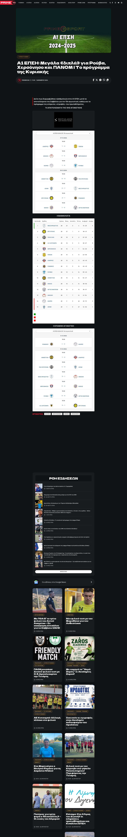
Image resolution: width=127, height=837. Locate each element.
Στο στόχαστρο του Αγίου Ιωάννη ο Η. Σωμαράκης (61, 487)
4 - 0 (63, 367)
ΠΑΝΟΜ (81, 147)
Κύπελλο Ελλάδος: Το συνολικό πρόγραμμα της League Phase (66, 521)
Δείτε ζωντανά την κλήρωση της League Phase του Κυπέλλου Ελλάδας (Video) (65, 546)
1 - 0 (63, 208)
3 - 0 (63, 386)
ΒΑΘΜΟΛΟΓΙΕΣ (102, 2)
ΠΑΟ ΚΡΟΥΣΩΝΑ (83, 179)
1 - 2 (63, 146)
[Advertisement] (64, 92)
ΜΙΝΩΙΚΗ (45, 156)
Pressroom (25, 80)
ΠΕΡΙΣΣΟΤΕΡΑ (63, 573)
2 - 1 (63, 198)
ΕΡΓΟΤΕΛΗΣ (44, 198)
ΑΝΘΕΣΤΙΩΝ (44, 179)
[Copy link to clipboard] (107, 80)
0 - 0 (63, 179)
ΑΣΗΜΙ (46, 189)
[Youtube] (118, 2)
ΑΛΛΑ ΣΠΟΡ (71, 2)
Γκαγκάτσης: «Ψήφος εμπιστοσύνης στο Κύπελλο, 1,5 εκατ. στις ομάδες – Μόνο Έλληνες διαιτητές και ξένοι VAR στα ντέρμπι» (66, 512)
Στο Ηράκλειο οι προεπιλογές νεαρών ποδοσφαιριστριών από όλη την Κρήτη (67, 537)
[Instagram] (115, 2)
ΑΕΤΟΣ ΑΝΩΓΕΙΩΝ (84, 208)
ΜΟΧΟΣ (46, 208)
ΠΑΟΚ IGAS (51, 237)
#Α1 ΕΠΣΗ (48, 414)
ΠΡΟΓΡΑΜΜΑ (91, 2)
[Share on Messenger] (100, 80)
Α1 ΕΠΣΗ (28, 2)
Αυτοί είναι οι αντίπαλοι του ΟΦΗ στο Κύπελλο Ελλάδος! (64, 529)
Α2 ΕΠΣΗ (36, 2)
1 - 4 (63, 156)
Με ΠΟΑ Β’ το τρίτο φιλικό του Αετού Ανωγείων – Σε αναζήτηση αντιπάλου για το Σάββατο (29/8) (66, 563)
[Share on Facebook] (93, 80)
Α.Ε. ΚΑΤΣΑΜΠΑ (52, 243)
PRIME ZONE (81, 2)
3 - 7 (63, 188)
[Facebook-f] (112, 2)
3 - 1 (63, 377)
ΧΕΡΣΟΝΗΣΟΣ (83, 156)
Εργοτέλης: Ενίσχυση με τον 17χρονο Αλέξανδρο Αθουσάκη (65, 504)
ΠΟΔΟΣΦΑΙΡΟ (61, 2)
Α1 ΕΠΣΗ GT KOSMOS (24, 57)
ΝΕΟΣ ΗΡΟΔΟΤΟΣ (84, 189)
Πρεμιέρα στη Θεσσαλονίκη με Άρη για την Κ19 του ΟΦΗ (63, 495)
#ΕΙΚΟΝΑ (70, 414)
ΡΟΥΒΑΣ (81, 166)
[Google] (121, 2)
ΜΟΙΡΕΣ (46, 166)
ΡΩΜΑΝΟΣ (82, 198)
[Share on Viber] (104, 80)
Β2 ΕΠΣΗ (51, 2)
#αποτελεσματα (59, 414)
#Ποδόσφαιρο (80, 414)
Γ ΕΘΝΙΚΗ (21, 2)
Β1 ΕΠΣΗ (44, 2)
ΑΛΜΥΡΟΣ (45, 147)
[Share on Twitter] (96, 80)
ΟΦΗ (14, 2)
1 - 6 (63, 165)
